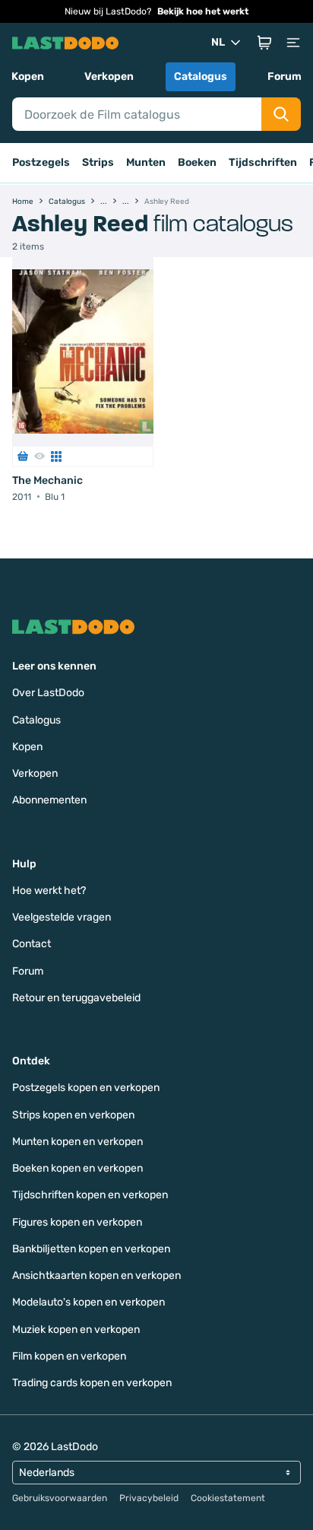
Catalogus (200, 76)
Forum (284, 76)
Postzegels (41, 162)
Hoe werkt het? (49, 890)
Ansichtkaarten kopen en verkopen (96, 1275)
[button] (264, 42)
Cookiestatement (228, 1498)
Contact (31, 943)
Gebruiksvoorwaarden (59, 1498)
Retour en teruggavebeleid (76, 997)
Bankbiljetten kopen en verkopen (91, 1248)
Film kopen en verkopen (69, 1356)
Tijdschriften (263, 162)
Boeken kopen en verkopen (77, 1168)
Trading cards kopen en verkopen (92, 1382)
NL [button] (218, 42)
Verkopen (109, 76)
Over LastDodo (48, 692)
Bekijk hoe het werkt (202, 11)
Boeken (197, 162)
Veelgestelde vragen (61, 917)
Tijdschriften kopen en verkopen (90, 1194)
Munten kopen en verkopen (77, 1141)
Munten (146, 162)
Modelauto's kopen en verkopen (88, 1302)
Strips (98, 162)
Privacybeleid (149, 1498)
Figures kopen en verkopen (77, 1222)
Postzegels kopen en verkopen (86, 1087)
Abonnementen (49, 800)
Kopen (27, 76)
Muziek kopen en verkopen (76, 1329)
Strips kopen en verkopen (73, 1115)
